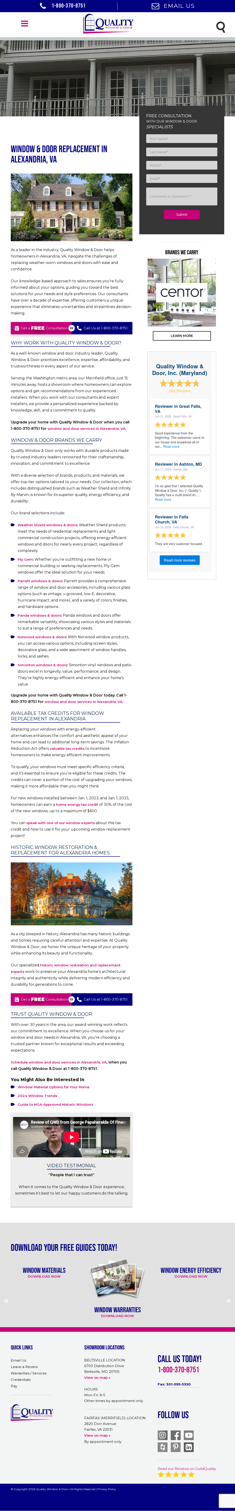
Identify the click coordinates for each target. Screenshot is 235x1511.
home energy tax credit (77, 804)
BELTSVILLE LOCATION (104, 1360)
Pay (14, 1386)
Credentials (21, 1379)
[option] (181, 293)
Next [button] (223, 310)
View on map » (97, 1377)
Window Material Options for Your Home (54, 1087)
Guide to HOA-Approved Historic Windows (55, 1104)
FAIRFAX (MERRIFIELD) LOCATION (115, 1418)
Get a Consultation (44, 328)
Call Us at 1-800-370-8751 (106, 328)
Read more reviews (180, 560)
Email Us (179, 5)
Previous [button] (140, 310)
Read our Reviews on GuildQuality (187, 1468)
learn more (182, 336)
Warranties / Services (29, 1373)
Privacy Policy (106, 1489)
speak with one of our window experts (60, 823)
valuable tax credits (67, 748)
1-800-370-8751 (68, 5)
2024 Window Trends (37, 1096)
